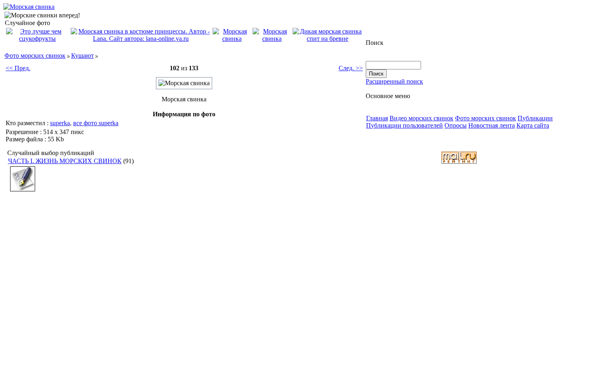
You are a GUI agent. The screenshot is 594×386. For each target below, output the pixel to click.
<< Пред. (18, 68)
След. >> (351, 68)
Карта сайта (532, 125)
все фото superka (95, 123)
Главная (377, 118)
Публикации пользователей (404, 125)
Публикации (535, 118)
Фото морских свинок (34, 55)
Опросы (455, 125)
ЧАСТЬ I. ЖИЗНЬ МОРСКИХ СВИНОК (65, 160)
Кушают (82, 55)
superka (60, 123)
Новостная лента (491, 125)
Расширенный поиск (394, 81)
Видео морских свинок (421, 118)
